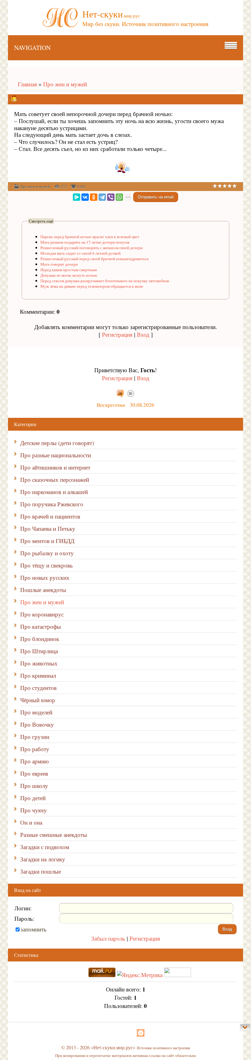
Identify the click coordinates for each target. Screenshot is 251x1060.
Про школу (34, 785)
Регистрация (117, 334)
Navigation (32, 47)
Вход (143, 334)
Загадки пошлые (40, 871)
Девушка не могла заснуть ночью (68, 275)
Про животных (39, 663)
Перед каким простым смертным (68, 269)
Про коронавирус (42, 614)
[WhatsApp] (119, 197)
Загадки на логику (42, 859)
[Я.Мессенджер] (76, 197)
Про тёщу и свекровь (46, 565)
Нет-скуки (111, 14)
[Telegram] (102, 197)
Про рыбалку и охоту (47, 553)
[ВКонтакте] (85, 197)
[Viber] (110, 197)
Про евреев (34, 773)
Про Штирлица (39, 651)
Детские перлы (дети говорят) (57, 443)
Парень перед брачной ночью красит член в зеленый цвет (89, 236)
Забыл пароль (108, 938)
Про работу (34, 749)
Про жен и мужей (65, 84)
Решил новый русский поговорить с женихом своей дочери (91, 247)
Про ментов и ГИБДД (47, 541)
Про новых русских (44, 577)
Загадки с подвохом (44, 847)
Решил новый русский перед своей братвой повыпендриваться (94, 258)
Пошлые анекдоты (43, 590)
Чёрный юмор (37, 700)
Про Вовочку (37, 724)
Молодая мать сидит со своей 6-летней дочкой (80, 253)
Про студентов (38, 687)
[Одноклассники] (93, 197)
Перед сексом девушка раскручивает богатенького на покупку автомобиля (104, 280)
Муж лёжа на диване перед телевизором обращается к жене (91, 286)
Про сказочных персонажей (54, 479)
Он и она (31, 822)
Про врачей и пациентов (50, 516)
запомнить (34, 929)
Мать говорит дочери (59, 264)
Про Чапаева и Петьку (47, 528)
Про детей (33, 798)
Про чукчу (33, 810)
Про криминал (38, 675)
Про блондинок (39, 638)
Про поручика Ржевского (51, 504)
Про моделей (36, 712)
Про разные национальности (55, 455)
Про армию (34, 761)
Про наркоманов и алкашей (54, 492)
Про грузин (34, 736)
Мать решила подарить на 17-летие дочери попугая (84, 242)
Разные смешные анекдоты (53, 834)
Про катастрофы (40, 626)
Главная (25, 84)
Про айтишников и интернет (55, 467)
